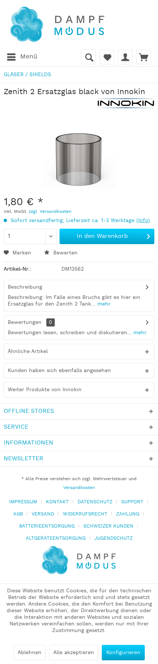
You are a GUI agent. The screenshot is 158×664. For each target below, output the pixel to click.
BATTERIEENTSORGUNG (47, 526)
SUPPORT (132, 502)
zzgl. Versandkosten (50, 211)
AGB (18, 514)
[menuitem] (22, 57)
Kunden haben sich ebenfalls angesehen (59, 370)
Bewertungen (25, 322)
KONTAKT (57, 502)
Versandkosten (79, 487)
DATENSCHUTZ (95, 502)
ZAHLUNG (127, 514)
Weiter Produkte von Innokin (45, 389)
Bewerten (64, 253)
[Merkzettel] (107, 57)
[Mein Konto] (125, 57)
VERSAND (43, 514)
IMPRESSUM (23, 502)
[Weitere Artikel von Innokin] (126, 103)
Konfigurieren (123, 652)
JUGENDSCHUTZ (113, 538)
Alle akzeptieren (73, 652)
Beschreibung (25, 287)
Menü (28, 57)
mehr (103, 304)
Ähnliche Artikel (28, 351)
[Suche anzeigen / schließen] (88, 57)
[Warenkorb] (143, 57)
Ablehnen (30, 652)
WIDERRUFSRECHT (85, 514)
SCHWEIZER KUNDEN (108, 526)
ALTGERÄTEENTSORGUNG (56, 538)
